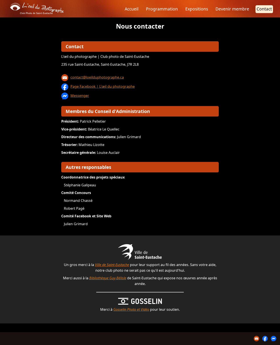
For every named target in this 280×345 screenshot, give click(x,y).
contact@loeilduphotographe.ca (97, 77)
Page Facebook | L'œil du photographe (102, 86)
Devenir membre (232, 9)
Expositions (196, 9)
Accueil (131, 9)
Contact (264, 9)
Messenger (79, 95)
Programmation (162, 9)
